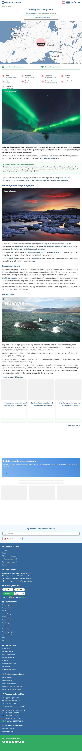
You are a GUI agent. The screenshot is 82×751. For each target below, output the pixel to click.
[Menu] (78, 2)
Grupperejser (6, 626)
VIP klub (5, 638)
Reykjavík (44, 156)
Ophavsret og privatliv (9, 559)
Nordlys (5, 660)
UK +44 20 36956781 (12, 713)
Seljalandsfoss (17, 246)
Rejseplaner (6, 666)
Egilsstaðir (6, 180)
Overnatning (6, 614)
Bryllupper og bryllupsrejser (11, 689)
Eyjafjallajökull (62, 246)
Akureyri (74, 156)
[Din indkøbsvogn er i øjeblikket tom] (75, 2)
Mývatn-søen (14, 258)
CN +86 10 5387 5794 (12, 718)
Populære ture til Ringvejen (12, 377)
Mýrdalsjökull (49, 246)
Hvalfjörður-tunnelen (10, 278)
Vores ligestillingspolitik (10, 562)
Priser (4, 553)
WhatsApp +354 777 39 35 (14, 721)
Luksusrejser (6, 629)
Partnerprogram (7, 731)
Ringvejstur (48, 158)
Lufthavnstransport (8, 620)
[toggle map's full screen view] (78, 61)
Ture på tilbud (7, 635)
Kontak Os (5, 565)
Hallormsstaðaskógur (35, 252)
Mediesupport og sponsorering (12, 686)
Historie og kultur (8, 657)
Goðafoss (35, 258)
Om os (4, 550)
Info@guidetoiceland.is (12, 700)
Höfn (13, 180)
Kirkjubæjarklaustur (23, 180)
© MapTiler (62, 63)
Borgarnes (59, 178)
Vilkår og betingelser (9, 556)
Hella (38, 180)
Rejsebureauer (7, 677)
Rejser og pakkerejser (9, 605)
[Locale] (63, 2)
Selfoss (53, 180)
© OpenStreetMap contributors (73, 63)
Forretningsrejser (8, 632)
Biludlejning (6, 611)
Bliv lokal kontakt (8, 728)
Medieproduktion (8, 680)
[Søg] (72, 2)
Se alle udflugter (72, 425)
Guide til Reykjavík (8, 654)
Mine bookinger (7, 641)
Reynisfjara (15, 249)
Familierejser (6, 623)
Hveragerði (63, 180)
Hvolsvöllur (44, 180)
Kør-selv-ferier (7, 608)
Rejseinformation (8, 651)
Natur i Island (6, 648)
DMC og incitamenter (9, 683)
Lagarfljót (55, 252)
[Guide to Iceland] (11, 2)
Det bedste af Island (9, 663)
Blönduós (68, 178)
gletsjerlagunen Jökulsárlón (33, 249)
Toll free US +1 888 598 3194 (15, 710)
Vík (33, 180)
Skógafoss (30, 246)
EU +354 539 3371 (11, 715)
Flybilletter (5, 617)
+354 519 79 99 (10, 703)
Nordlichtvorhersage (9, 669)
